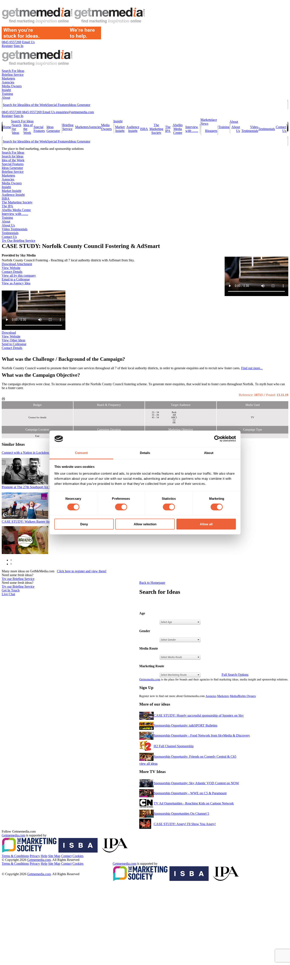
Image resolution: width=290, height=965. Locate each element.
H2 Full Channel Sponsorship (174, 746)
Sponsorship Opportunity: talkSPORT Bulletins (185, 725)
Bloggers (211, 131)
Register (7, 116)
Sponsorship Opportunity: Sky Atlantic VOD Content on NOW (196, 783)
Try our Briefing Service (18, 579)
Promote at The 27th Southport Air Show (38, 487)
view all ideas (148, 763)
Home (7, 127)
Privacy (35, 856)
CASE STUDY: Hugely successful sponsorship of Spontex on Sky (199, 715)
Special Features (58, 105)
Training (7, 94)
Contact (66, 856)
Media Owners (12, 86)
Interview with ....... (191, 129)
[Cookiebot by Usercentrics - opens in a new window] (217, 438)
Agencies (8, 82)
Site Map (54, 856)
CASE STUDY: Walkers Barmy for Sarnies (36, 521)
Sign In (18, 116)
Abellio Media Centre (178, 129)
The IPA (167, 129)
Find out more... (252, 368)
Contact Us (9, 237)
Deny (84, 524)
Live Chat (8, 594)
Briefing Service (13, 74)
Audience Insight (132, 129)
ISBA (144, 129)
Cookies (77, 856)
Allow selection (145, 524)
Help (44, 856)
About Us (8, 225)
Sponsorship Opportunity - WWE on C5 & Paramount (190, 793)
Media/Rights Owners (243, 696)
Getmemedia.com (149, 679)
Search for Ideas (13, 105)
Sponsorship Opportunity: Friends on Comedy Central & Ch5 (195, 756)
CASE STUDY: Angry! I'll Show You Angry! (185, 824)
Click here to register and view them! (81, 571)
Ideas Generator (79, 105)
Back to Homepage (152, 582)
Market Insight (120, 129)
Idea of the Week (35, 105)
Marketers (8, 78)
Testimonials (266, 129)
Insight (6, 90)
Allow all (206, 524)
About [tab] (208, 453)
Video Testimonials (249, 129)
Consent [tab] (81, 453)
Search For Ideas (13, 71)
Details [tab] (145, 453)
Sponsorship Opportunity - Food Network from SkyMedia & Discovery (202, 735)
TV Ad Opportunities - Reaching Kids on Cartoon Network (194, 803)
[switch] (121, 507)
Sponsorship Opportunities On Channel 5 (181, 813)
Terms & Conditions (15, 856)
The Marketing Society (156, 129)
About (6, 97)
